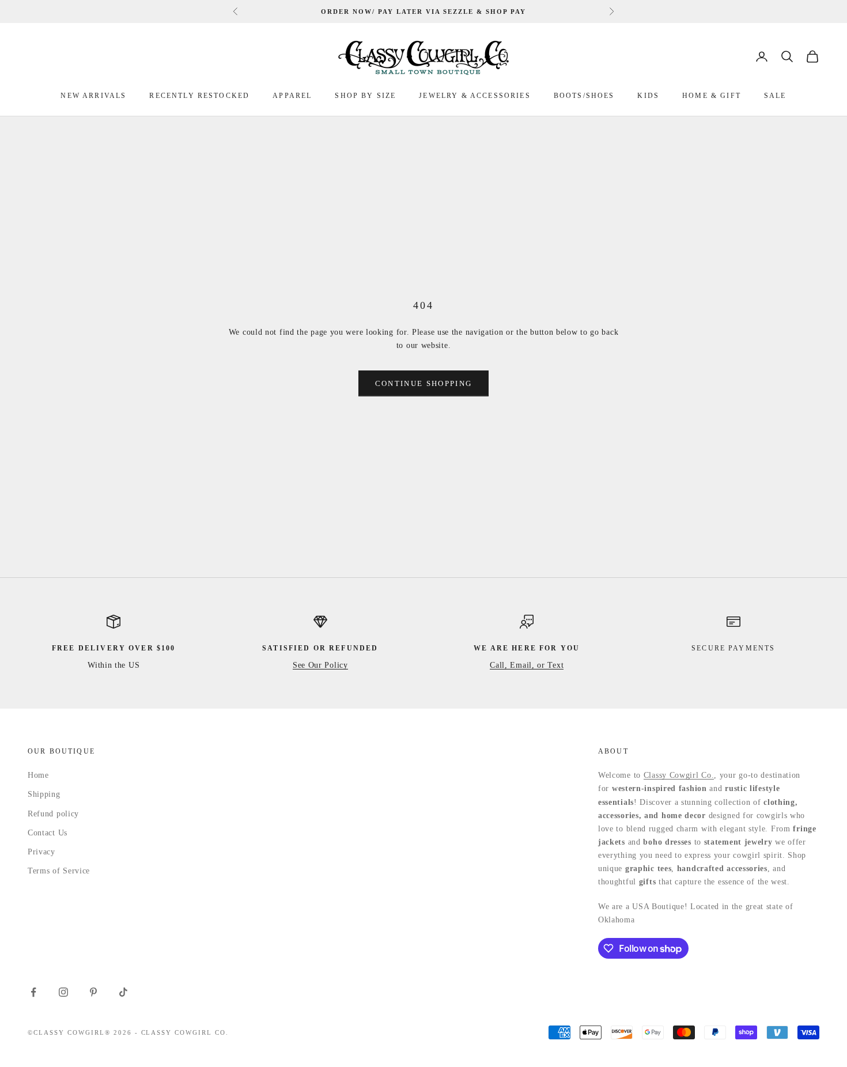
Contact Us (47, 832)
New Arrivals (93, 96)
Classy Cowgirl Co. (679, 775)
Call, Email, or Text (527, 665)
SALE (775, 96)
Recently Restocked (199, 96)
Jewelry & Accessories (474, 96)
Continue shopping (423, 383)
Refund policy (53, 813)
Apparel (292, 96)
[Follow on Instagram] (63, 992)
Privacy (41, 851)
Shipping (44, 794)
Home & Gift (711, 96)
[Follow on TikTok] (123, 992)
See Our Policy (320, 665)
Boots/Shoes (584, 96)
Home (38, 775)
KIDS (648, 96)
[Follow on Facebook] (33, 992)
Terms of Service (59, 871)
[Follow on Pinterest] (93, 992)
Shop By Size (365, 96)
